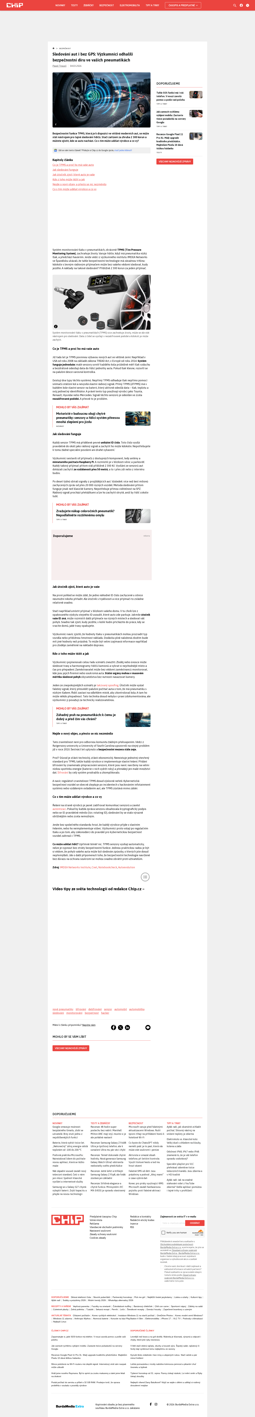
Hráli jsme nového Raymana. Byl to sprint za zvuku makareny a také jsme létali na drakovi (88, 1374)
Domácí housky (154, 1309)
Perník (115, 1309)
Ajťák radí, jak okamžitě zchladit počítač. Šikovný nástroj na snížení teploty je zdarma (184, 1130)
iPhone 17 (166, 1318)
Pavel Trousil (59, 66)
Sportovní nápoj (178, 1306)
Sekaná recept (102, 1309)
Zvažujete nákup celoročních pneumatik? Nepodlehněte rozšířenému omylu (85, 513)
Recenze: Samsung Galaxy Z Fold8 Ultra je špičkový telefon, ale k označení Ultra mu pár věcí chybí (108, 1146)
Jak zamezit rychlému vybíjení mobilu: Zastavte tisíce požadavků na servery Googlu (171, 117)
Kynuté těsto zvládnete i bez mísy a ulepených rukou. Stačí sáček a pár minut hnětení (163, 1356)
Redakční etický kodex (142, 1220)
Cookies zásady (98, 1237)
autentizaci (59, 808)
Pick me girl (139, 1297)
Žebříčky (89, 5)
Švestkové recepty (135, 1309)
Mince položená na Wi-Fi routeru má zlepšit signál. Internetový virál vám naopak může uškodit (88, 1365)
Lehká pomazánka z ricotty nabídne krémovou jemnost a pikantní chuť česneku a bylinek (163, 1365)
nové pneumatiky (63, 1009)
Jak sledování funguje (65, 169)
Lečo (122, 1309)
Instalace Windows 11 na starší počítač (136, 1315)
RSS (132, 1227)
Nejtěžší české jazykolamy (159, 1297)
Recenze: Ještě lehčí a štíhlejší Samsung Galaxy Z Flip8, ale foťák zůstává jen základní (108, 1174)
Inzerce (134, 1223)
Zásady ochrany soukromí (103, 1234)
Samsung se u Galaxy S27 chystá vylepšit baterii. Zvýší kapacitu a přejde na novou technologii (70, 1190)
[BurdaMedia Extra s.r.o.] (67, 1220)
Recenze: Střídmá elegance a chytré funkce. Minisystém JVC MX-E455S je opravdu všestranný (108, 1187)
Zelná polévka (77, 1309)
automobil (120, 1009)
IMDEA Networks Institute (75, 867)
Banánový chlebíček (143, 1306)
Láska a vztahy (181, 1297)
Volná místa (96, 1220)
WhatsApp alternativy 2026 (120, 1300)
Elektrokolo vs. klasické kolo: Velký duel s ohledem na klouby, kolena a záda (184, 1143)
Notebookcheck (107, 867)
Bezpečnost (106, 5)
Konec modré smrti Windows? (189, 1315)
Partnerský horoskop (122, 1297)
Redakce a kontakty (140, 1216)
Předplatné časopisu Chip (103, 1216)
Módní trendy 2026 (97, 1300)
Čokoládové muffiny (122, 1306)
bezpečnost (92, 1012)
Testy (74, 5)
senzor (108, 1009)
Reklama (94, 1223)
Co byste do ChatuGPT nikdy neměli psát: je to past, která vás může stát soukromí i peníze (146, 1146)
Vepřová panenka (81, 1306)
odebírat (195, 1223)
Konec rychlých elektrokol (104, 1315)
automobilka (136, 1009)
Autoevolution (126, 867)
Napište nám (88, 1025)
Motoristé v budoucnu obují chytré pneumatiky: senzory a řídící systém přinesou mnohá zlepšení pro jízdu (88, 418)
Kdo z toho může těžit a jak (69, 179)
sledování (58, 1012)
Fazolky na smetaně (101, 1306)
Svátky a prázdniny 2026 (74, 1300)
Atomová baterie (100, 1318)
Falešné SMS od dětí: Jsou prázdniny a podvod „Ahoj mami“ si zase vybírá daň (146, 1174)
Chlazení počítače (81, 1315)
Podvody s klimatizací (193, 1318)
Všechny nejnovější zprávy (71, 1048)
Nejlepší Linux (59, 1321)
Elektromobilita (130, 5)
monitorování (74, 1012)
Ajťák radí (55, 1300)
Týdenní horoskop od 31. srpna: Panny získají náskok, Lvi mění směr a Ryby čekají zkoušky (166, 1374)
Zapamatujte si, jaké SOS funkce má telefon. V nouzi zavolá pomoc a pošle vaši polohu (88, 1338)
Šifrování (63, 772)
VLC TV (176, 1318)
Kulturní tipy (196, 1297)
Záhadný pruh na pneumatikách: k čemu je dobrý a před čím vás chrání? (86, 717)
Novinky (60, 5)
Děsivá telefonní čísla (81, 1297)
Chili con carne (162, 1306)
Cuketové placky (60, 1309)
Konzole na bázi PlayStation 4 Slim (127, 1318)
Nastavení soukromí (100, 1230)
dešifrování (95, 1009)
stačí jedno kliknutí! (123, 150)
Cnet (94, 867)
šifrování (81, 1009)
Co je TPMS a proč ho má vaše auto (73, 164)
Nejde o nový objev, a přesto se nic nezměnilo (79, 184)
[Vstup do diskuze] (148, 1027)
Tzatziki (89, 1309)
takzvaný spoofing (107, 685)
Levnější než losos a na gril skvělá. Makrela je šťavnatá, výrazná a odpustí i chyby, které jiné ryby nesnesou (165, 1338)
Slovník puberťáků (101, 1297)
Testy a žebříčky (100, 1123)
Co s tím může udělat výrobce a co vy (75, 189)
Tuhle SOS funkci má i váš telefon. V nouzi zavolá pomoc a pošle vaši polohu (170, 96)
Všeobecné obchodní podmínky (106, 1227)
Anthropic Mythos (82, 1318)
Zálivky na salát (195, 1306)
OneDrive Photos (165, 1315)
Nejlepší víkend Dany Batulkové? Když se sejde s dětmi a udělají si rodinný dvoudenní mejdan (165, 1384)
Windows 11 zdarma (62, 1318)
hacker (105, 1012)
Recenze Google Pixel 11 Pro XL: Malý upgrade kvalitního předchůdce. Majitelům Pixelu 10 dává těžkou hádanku (169, 141)
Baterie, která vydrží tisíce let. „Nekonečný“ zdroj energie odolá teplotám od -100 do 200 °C (70, 1146)
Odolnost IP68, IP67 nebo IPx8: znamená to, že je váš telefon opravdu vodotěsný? (183, 1155)
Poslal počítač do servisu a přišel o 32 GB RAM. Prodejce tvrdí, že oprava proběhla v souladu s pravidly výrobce (85, 1384)
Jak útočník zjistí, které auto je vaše (74, 174)
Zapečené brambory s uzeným (177, 1309)
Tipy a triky (152, 5)
